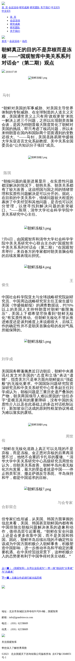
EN (58, 7)
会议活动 (14, 7)
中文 (53, 7)
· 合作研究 (8, 605)
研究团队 (35, 7)
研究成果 (24, 7)
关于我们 (45, 7)
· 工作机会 (8, 599)
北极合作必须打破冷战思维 (22, 577)
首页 (4, 41)
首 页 (5, 7)
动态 (24, 41)
